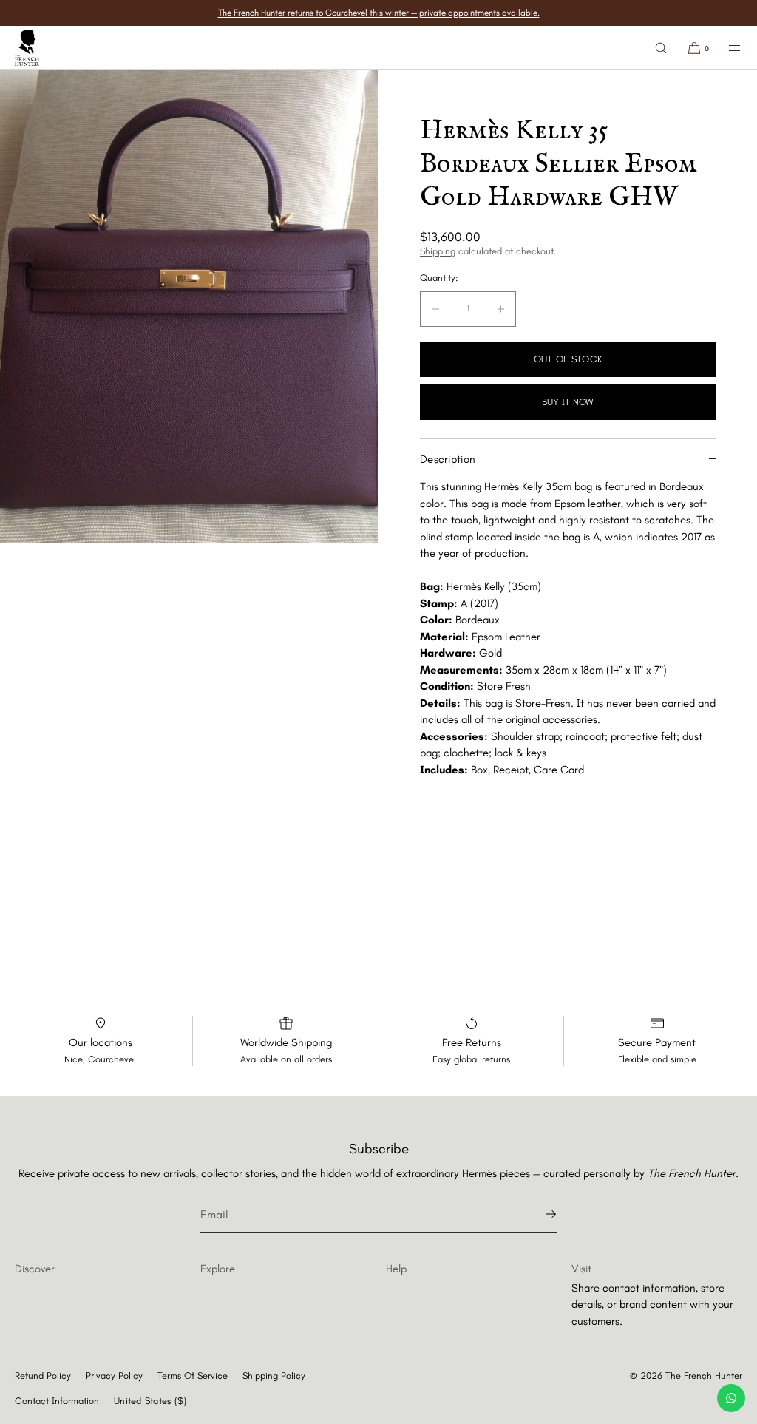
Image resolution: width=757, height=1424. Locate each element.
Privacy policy (114, 1375)
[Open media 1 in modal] (189, 306)
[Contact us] (731, 1398)
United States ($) (150, 1400)
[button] (660, 47)
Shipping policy (273, 1375)
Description (447, 459)
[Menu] (726, 47)
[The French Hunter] (27, 48)
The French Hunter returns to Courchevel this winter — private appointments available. (379, 12)
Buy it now (568, 401)
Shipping (437, 251)
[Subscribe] (538, 1214)
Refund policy (43, 1375)
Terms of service (192, 1375)
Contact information (57, 1400)
